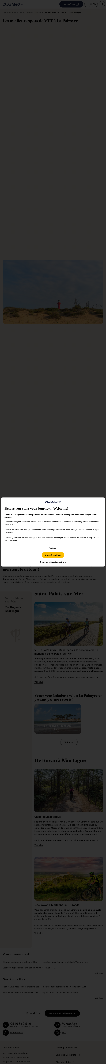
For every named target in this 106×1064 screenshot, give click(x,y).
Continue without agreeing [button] (53, 561)
